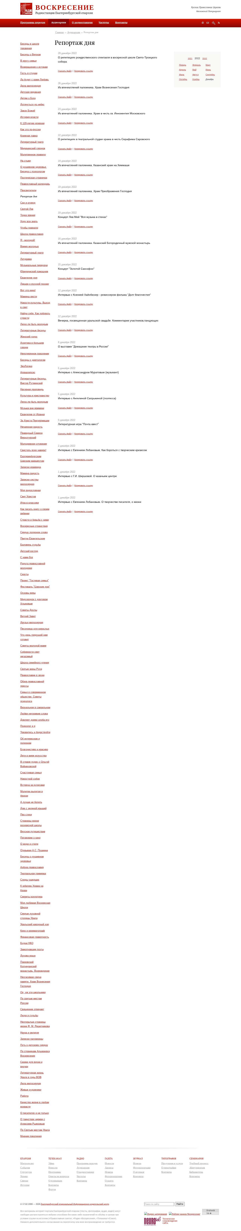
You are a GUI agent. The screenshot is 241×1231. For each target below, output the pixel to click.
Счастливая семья (31, 772)
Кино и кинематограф (32, 930)
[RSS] (219, 23)
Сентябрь (210, 74)
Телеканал (55, 1158)
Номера (109, 1172)
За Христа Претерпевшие (34, 420)
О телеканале (55, 1180)
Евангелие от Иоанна (32, 414)
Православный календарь (35, 183)
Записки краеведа (30, 467)
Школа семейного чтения (34, 662)
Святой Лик (26, 209)
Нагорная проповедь (32, 389)
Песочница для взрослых (34, 628)
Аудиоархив (73, 32)
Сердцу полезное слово (34, 532)
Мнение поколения (31, 1136)
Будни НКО (26, 943)
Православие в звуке (32, 675)
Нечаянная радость (31, 426)
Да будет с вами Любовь (34, 79)
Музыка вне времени (32, 408)
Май (194, 70)
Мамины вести (28, 296)
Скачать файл (65, 71)
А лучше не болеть (31, 802)
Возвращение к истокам (34, 67)
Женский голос (28, 336)
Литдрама (26, 259)
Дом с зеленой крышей (33, 808)
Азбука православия (32, 867)
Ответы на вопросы (58, 1176)
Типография (168, 1158)
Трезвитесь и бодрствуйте (35, 732)
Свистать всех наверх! (33, 450)
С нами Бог (26, 557)
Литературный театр (31, 141)
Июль (181, 74)
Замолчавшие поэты (32, 949)
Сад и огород (27, 202)
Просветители (28, 190)
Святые (24, 1180)
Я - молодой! (27, 240)
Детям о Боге (28, 98)
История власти (29, 117)
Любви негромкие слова (34, 713)
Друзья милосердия (31, 622)
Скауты (24, 574)
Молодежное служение (33, 443)
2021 (190, 58)
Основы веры (28, 592)
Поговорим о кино (30, 837)
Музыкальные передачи (34, 265)
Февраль (196, 65)
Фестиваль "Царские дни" (35, 586)
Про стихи (26, 814)
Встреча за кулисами (32, 785)
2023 (204, 58)
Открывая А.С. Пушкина (34, 850)
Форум (52, 1189)
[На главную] (203, 23)
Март (208, 65)
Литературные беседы (33, 330)
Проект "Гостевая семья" (34, 580)
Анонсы (109, 1167)
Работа (24, 1095)
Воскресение (64, 7)
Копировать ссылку (83, 71)
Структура (26, 1172)
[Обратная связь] (208, 23)
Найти (179, 1204)
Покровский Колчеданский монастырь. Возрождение (35, 966)
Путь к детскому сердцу (34, 1045)
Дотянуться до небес (32, 104)
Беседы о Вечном (30, 54)
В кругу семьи (28, 60)
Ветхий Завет (28, 616)
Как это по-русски (30, 129)
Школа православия (31, 234)
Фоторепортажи (113, 1176)
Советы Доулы (28, 610)
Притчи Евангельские (32, 538)
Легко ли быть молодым (34, 324)
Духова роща (27, 955)
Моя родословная (30, 490)
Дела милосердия (30, 85)
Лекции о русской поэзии (34, 283)
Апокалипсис (27, 372)
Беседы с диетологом (32, 360)
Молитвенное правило (33, 154)
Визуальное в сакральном (35, 707)
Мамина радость (29, 473)
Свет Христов (28, 496)
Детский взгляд (29, 551)
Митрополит (27, 1163)
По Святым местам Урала (35, 1130)
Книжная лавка (28, 135)
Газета (109, 1158)
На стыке (25, 160)
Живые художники (30, 1089)
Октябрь (183, 79)
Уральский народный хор (34, 924)
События (25, 1167)
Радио (80, 1158)
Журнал (138, 1158)
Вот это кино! (28, 290)
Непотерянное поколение (34, 353)
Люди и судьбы (29, 1015)
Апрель (182, 70)
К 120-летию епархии (32, 123)
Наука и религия (29, 1032)
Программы (54, 1172)
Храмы (24, 1176)
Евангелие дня (28, 277)
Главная (59, 32)
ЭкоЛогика (26, 366)
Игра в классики (29, 502)
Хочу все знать (29, 221)
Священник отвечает (32, 1009)
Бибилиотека (196, 1172)
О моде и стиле (29, 844)
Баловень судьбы (30, 544)
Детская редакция (30, 92)
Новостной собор (30, 778)
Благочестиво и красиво (34, 749)
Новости (52, 1167)
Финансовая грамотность (34, 937)
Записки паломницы (31, 1038)
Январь (182, 65)
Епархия (25, 1158)
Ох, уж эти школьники (33, 992)
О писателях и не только (34, 1113)
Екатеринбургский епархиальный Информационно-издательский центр (75, 1204)
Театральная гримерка (33, 873)
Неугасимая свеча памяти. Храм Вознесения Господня (35, 982)
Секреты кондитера (31, 896)
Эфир (51, 1163)
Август (195, 74)
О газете (109, 1180)
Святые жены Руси (31, 669)
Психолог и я (27, 726)
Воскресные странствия (34, 526)
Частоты (104, 22)
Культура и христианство (34, 395)
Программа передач (32, 22)
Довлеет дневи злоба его (34, 719)
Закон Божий (27, 110)
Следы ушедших (29, 879)
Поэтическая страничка (33, 177)
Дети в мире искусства (33, 755)
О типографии (168, 1167)
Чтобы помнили (29, 227)
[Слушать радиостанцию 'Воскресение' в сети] (185, 1214)
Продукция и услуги (172, 1163)
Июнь (208, 70)
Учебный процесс (198, 1163)
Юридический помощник (34, 271)
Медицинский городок (32, 148)
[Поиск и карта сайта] (213, 23)
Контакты (121, 22)
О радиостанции (82, 22)
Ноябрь (196, 79)
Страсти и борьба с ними (34, 519)
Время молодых (29, 246)
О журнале (138, 1172)
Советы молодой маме (33, 645)
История (24, 1185)
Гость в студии (28, 73)
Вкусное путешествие (32, 831)
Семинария (196, 1158)
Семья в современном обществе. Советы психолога (33, 697)
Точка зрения (27, 215)
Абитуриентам (197, 1167)
